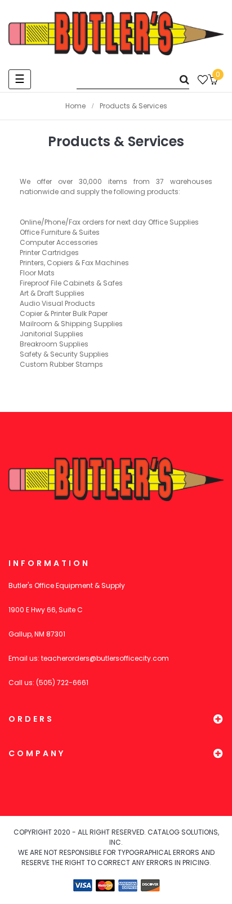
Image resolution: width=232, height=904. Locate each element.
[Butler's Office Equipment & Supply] (116, 33)
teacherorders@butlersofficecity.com (105, 658)
